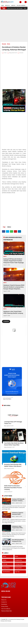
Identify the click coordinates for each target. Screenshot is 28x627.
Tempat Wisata (6, 567)
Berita (8, 44)
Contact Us (4, 602)
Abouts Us (3, 599)
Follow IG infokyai (21, 5)
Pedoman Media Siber (6, 611)
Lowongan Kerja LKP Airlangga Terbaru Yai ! (13, 422)
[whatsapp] (11, 231)
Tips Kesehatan (6, 571)
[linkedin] (19, 231)
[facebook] (3, 231)
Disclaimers (4, 604)
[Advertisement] (14, 26)
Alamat (4, 556)
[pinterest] (15, 231)
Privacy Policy (4, 606)
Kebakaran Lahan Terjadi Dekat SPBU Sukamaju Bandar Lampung (13, 312)
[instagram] (9, 594)
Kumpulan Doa (18, 560)
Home (2, 5)
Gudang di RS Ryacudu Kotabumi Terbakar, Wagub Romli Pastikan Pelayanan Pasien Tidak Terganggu (13, 260)
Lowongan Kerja (19, 564)
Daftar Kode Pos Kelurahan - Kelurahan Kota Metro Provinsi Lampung (13, 487)
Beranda (4, 44)
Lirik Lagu (5, 564)
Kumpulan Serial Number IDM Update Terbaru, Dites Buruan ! (13, 465)
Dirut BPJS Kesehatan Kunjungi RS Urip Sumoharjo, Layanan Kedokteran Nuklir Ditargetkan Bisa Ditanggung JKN (18, 540)
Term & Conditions (5, 608)
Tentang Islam (18, 567)
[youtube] (11, 594)
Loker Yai (13, 5)
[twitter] (7, 231)
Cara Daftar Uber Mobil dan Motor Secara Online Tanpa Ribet (14, 444)
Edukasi (4, 560)
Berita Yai (7, 5)
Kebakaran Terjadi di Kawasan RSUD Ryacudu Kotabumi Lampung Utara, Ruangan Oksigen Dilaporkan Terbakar (13, 287)
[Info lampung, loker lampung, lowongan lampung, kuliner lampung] (7, 3)
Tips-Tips (17, 571)
